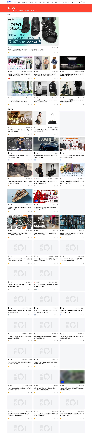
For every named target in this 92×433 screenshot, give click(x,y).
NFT (36, 10)
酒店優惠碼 (24, 2)
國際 (44, 2)
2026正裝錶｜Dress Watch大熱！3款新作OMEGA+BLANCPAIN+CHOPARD (45, 75)
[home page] (9, 2)
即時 (36, 2)
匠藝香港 (21, 10)
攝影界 (32, 10)
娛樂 (19, 2)
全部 (9, 10)
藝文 (16, 10)
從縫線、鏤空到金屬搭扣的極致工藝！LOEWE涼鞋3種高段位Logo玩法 (25, 50)
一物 (13, 10)
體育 (60, 2)
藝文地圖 (27, 10)
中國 (48, 2)
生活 (56, 2)
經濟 (64, 2)
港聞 (15, 2)
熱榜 (40, 2)
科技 (52, 2)
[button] (55, 53)
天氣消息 (31, 2)
